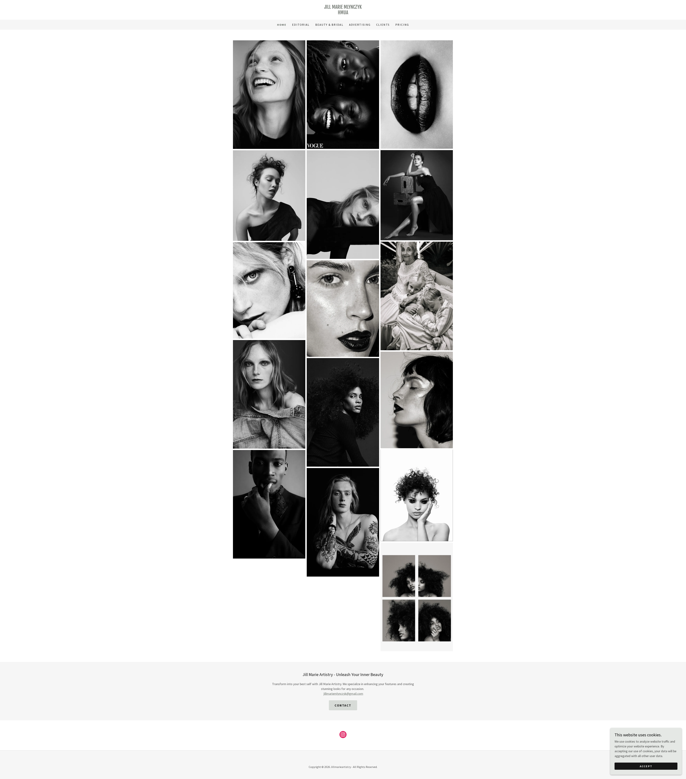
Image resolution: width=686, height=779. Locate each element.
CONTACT (343, 705)
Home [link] (281, 24)
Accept (646, 766)
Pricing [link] (402, 24)
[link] (343, 13)
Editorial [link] (301, 24)
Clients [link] (383, 24)
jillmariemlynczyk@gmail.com (343, 694)
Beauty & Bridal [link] (329, 24)
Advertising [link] (360, 24)
